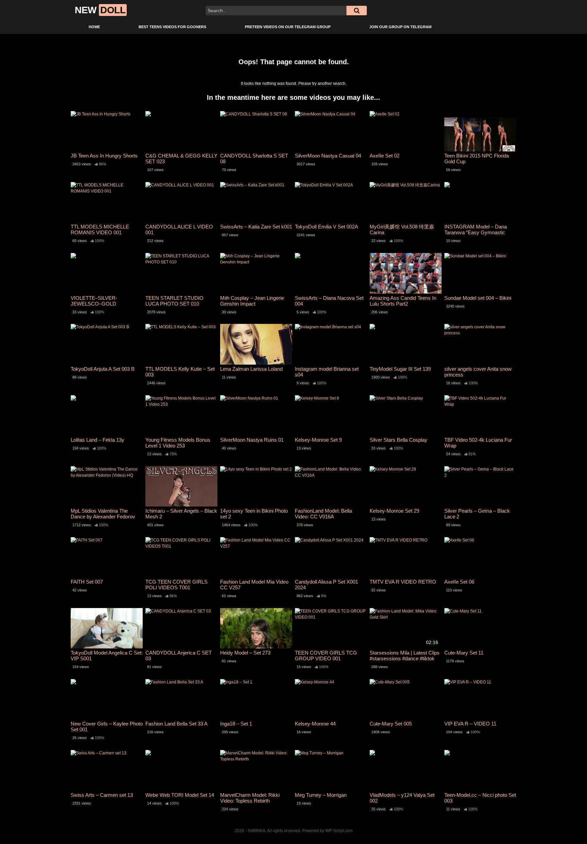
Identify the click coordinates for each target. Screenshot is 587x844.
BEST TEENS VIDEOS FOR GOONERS (172, 27)
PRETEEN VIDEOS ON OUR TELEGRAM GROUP (288, 27)
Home (94, 27)
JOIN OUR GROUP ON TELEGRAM (400, 27)
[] (356, 10)
